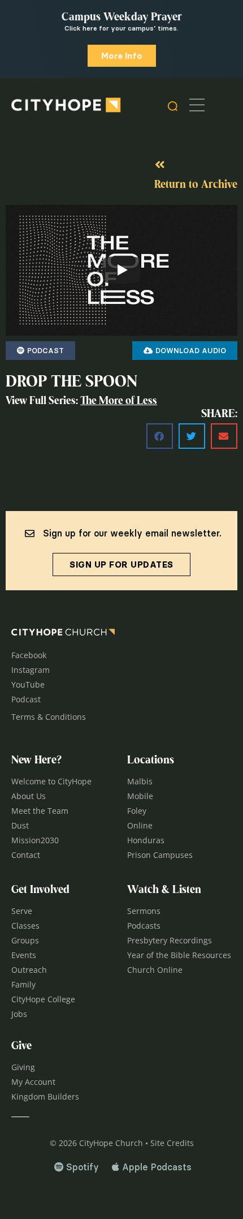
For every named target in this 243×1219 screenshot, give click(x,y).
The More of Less (118, 401)
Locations (150, 760)
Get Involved (40, 890)
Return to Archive (195, 185)
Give (21, 1046)
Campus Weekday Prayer (122, 17)
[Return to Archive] (160, 164)
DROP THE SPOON (71, 382)
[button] (159, 436)
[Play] (121, 270)
